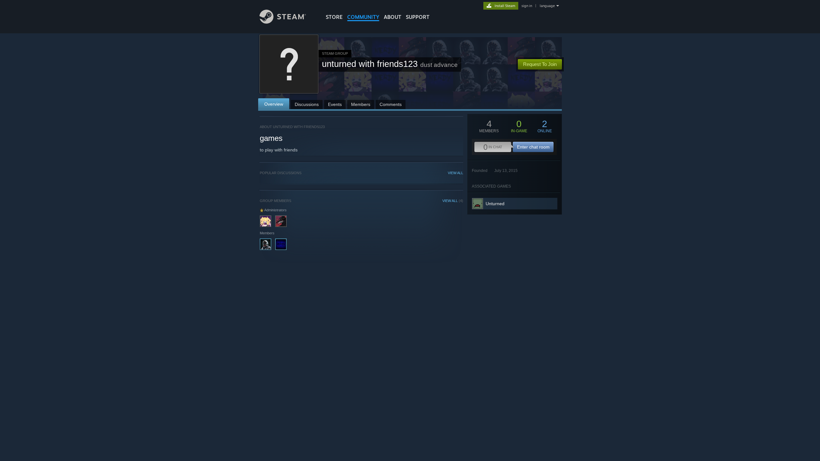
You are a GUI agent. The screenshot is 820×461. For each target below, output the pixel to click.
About (392, 17)
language (547, 6)
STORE (334, 17)
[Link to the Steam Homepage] (282, 22)
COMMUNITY (363, 17)
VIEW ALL (455, 173)
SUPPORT (418, 17)
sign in (526, 6)
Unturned (495, 203)
